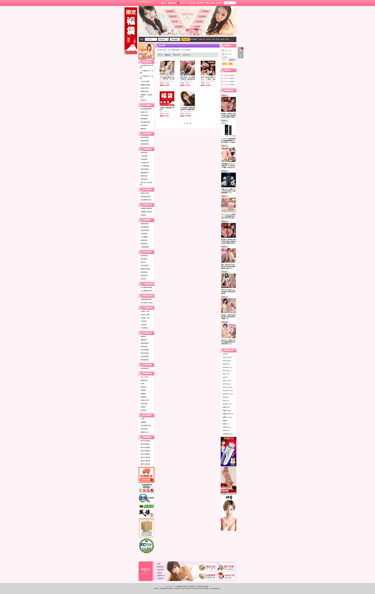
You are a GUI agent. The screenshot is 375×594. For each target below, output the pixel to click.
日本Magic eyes (226, 367)
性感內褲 (142, 410)
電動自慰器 (143, 176)
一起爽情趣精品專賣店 (145, 2)
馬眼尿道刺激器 (144, 269)
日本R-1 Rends (226, 380)
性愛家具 (142, 215)
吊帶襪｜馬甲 (144, 400)
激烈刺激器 (143, 255)
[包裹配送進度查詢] (146, 475)
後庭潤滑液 (143, 243)
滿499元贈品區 (144, 444)
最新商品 (172, 16)
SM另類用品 (143, 328)
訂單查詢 (204, 11)
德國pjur (224, 420)
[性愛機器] (228, 481)
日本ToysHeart (226, 360)
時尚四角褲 (143, 429)
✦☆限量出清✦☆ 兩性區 (146, 77)
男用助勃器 (143, 179)
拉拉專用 (142, 279)
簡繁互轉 (202, 3)
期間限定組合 (144, 91)
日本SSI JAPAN (226, 387)
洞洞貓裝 (142, 390)
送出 (224, 64)
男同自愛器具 (144, 265)
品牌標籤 (178, 27)
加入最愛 (211, 3)
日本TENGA (225, 364)
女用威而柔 (143, 125)
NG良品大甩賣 (144, 81)
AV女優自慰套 (144, 166)
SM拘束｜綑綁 (144, 314)
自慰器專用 (143, 240)
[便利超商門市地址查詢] (146, 488)
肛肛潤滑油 (143, 259)
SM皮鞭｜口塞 (144, 318)
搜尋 (186, 39)
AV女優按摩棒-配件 (145, 291)
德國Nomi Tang (226, 417)
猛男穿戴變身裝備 (145, 299)
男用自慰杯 (143, 152)
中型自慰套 (143, 159)
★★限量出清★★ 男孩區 (146, 66)
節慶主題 (142, 387)
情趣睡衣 (142, 393)
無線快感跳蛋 (144, 140)
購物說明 (183, 3)
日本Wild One (226, 384)
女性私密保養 (144, 350)
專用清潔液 (143, 346)
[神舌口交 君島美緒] (228, 513)
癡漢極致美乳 (144, 172)
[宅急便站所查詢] (146, 506)
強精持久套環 (144, 193)
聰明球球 (142, 128)
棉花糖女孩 (143, 380)
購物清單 (240, 48)
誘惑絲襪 (142, 397)
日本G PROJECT (227, 357)
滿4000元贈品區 (144, 454)
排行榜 (175, 21)
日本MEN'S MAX (227, 394)
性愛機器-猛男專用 (145, 208)
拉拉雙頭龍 (143, 272)
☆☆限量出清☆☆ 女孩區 (146, 72)
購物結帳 (173, 3)
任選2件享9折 (144, 88)
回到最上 (240, 55)
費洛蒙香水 (143, 340)
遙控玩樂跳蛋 (144, 144)
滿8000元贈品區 (144, 464)
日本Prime (225, 400)
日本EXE (224, 377)
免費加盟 (192, 3)
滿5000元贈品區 (144, 457)
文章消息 (199, 21)
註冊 (230, 64)
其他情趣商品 (144, 360)
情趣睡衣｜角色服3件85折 (145, 96)
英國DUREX (225, 407)
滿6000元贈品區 (144, 460)
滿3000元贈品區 (144, 451)
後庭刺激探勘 (144, 343)
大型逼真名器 (144, 162)
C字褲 (141, 383)
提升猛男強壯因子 (145, 200)
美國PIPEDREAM (227, 414)
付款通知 (202, 16)
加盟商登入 (161, 575)
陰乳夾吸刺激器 (144, 122)
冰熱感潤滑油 (144, 227)
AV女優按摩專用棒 (145, 287)
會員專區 (160, 578)
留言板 (197, 27)
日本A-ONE (225, 374)
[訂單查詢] (146, 499)
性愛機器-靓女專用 (145, 212)
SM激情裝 (143, 324)
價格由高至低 (186, 55)
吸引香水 (142, 262)
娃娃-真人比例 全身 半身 (145, 183)
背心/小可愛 (143, 377)
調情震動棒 (143, 119)
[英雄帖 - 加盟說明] (146, 513)
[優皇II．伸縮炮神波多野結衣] (228, 452)
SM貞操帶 (143, 321)
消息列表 (160, 570)
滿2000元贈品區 (144, 447)
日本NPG (224, 354)
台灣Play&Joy (226, 427)
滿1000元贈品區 (144, 441)
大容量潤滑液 (144, 247)
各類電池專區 (144, 368)
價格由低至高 (176, 55)
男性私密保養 (144, 353)
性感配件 (142, 407)
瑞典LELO (225, 424)
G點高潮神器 (143, 115)
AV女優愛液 (143, 237)
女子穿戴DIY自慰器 (146, 302)
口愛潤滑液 (143, 233)
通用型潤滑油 (144, 223)
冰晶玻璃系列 (144, 356)
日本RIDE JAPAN (227, 390)
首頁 (165, 3)
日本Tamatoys (226, 370)
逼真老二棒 (143, 112)
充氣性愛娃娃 (144, 169)
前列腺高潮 (143, 275)
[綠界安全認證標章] (146, 546)
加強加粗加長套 (144, 196)
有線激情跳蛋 (144, 137)
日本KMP (224, 397)
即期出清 (142, 100)
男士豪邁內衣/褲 (145, 425)
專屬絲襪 (142, 422)
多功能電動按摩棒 (145, 109)
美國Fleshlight (226, 410)
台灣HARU (225, 430)
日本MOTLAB (226, 404)
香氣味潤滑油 (144, 230)
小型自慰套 (143, 156)
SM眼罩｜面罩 (144, 311)
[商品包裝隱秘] (146, 528)
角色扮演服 (143, 403)
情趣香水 (142, 336)
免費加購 (170, 11)
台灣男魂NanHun (227, 434)
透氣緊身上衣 (144, 432)
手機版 (220, 3)
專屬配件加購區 (144, 85)
